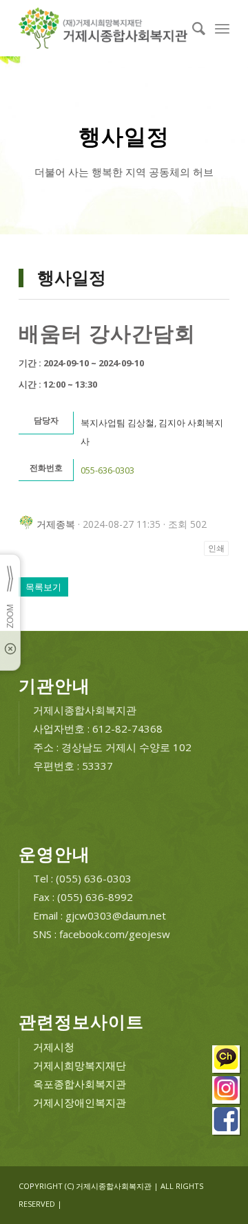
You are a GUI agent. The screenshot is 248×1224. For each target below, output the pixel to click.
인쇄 (216, 548)
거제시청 (53, 1047)
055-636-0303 (107, 470)
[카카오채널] (226, 1060)
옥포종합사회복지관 (79, 1084)
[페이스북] (226, 1122)
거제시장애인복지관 (79, 1102)
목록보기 (43, 587)
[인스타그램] (226, 1091)
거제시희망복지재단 (79, 1065)
